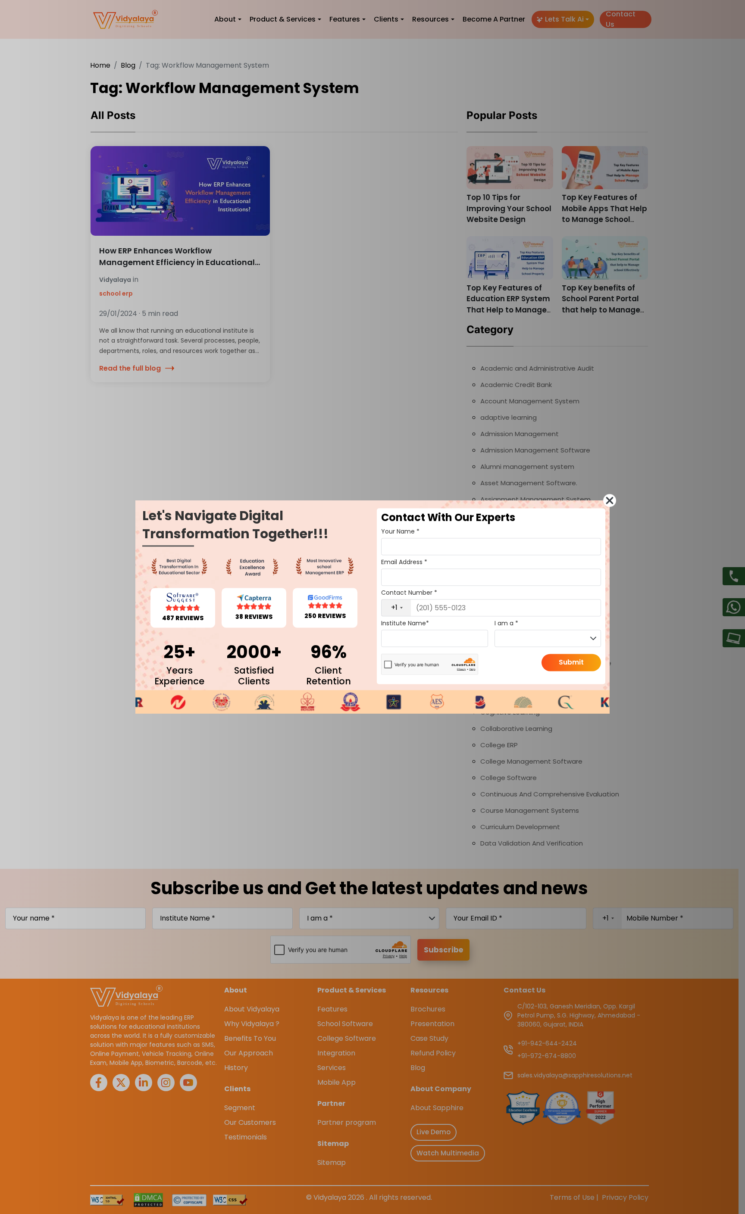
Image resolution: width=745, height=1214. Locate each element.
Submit (571, 662)
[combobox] (396, 607)
